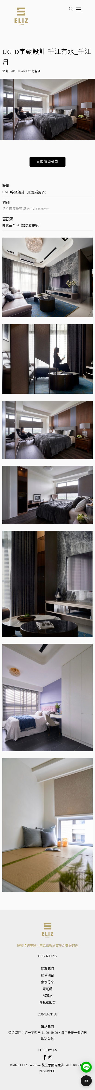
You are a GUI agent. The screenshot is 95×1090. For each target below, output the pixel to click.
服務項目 (47, 975)
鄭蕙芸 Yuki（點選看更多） (22, 225)
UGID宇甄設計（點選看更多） (25, 192)
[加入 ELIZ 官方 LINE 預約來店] (86, 1067)
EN (86, 1080)
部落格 (47, 996)
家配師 (47, 989)
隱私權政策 (47, 1002)
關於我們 (47, 968)
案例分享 (47, 982)
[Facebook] (44, 1057)
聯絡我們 (47, 1026)
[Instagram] (50, 1057)
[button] (47, 162)
